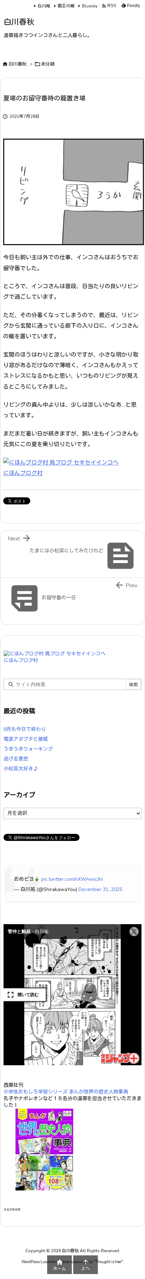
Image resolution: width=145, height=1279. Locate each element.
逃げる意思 (16, 759)
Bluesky (89, 6)
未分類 (48, 64)
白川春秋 (17, 64)
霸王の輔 (66, 6)
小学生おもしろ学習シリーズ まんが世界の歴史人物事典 (66, 1092)
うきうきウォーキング (28, 749)
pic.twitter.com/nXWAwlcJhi (72, 879)
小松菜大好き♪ (21, 768)
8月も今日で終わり (25, 729)
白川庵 (44, 6)
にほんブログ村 (23, 473)
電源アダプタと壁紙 (26, 739)
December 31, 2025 (100, 889)
